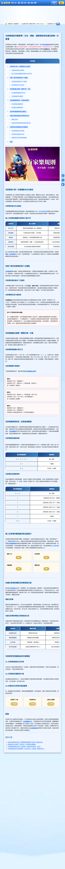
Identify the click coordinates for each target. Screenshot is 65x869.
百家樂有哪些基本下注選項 (19, 81)
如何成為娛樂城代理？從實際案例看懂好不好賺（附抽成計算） (25, 742)
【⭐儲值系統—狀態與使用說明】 (38, 23)
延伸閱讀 (14, 704)
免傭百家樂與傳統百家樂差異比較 (21, 123)
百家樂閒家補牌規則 (17, 104)
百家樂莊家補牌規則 (17, 107)
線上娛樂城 (54, 546)
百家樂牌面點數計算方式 (18, 93)
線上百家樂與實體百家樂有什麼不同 (21, 74)
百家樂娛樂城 (43, 211)
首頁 (12, 3)
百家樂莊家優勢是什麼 (17, 134)
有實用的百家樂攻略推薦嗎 (19, 138)
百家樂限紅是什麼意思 (17, 85)
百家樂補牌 (12, 431)
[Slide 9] (35, 22)
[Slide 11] (37, 22)
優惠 (35, 3)
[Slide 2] (27, 22)
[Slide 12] (38, 22)
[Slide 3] (28, 22)
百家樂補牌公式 (27, 721)
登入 (61, 3)
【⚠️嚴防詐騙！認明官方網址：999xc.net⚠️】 (16, 23)
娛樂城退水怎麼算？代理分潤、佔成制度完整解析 (22, 744)
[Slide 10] (36, 22)
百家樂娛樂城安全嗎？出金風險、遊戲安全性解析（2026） (24, 746)
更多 (58, 24)
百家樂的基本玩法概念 (17, 70)
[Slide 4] (29, 22)
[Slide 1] (26, 22)
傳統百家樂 (14, 119)
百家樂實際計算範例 (17, 96)
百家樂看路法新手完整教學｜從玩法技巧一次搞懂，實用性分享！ (26, 749)
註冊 (54, 3)
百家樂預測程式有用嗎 (17, 131)
